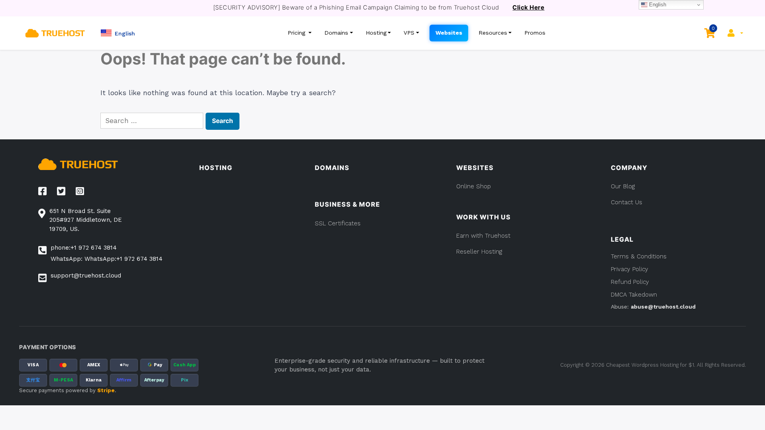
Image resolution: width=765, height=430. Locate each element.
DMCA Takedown (634, 294)
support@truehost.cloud (86, 275)
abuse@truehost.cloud (663, 306)
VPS (409, 32)
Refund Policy (630, 281)
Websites (448, 32)
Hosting (376, 32)
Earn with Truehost (483, 235)
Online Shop (473, 186)
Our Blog (623, 186)
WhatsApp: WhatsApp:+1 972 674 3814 (107, 258)
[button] (118, 32)
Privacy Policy (629, 269)
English (656, 5)
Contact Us (626, 202)
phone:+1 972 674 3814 (84, 247)
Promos (534, 32)
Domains (336, 32)
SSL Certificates (338, 223)
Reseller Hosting (479, 251)
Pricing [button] (297, 32)
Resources (493, 32)
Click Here (528, 7)
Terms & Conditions (639, 256)
